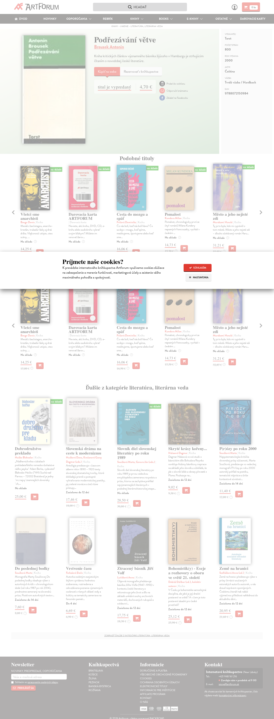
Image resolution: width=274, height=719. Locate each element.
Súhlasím (199, 268)
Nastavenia (200, 277)
